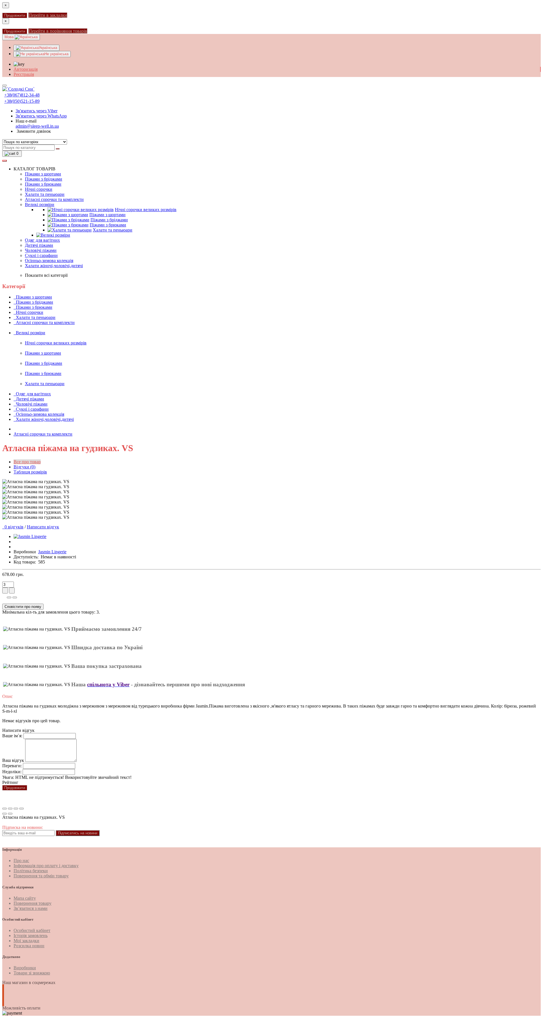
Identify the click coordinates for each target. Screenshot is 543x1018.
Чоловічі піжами (41, 250)
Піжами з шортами (43, 174)
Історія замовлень (31, 935)
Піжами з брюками (43, 184)
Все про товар (27, 461)
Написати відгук (43, 526)
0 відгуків (12, 526)
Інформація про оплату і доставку (46, 865)
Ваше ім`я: (12, 735)
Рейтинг (10, 782)
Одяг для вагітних (42, 240)
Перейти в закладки (48, 15)
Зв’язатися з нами (31, 908)
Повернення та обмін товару (41, 875)
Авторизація (26, 69)
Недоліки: (11, 771)
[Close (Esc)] (4, 808)
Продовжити (14, 15)
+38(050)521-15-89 (22, 101)
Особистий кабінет (32, 930)
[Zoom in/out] (21, 808)
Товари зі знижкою (32, 972)
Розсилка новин (29, 945)
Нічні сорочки (38, 189)
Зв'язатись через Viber (36, 110)
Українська (48, 48)
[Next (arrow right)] (10, 814)
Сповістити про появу (23, 607)
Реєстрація (24, 74)
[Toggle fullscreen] (16, 808)
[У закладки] (9, 597)
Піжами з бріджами (43, 179)
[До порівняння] (14, 597)
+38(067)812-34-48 (22, 95)
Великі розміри (39, 204)
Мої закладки (26, 940)
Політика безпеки (31, 870)
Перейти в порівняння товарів (58, 31)
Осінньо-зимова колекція (49, 260)
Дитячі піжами (39, 245)
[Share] (10, 808)
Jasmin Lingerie (52, 551)
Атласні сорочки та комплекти (54, 199)
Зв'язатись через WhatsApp (41, 115)
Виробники (25, 967)
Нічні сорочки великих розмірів (145, 209)
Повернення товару (32, 903)
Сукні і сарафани (41, 255)
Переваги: (12, 765)
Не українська (56, 54)
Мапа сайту (25, 898)
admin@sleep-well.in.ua (37, 126)
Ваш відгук (13, 760)
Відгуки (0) (24, 466)
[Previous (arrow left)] (4, 814)
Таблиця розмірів (30, 472)
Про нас (21, 860)
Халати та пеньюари (44, 194)
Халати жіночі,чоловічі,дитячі (54, 265)
